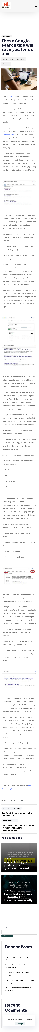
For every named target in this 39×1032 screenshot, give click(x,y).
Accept (20, 1024)
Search (4, 928)
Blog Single (7, 36)
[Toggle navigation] (31, 6)
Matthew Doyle (8, 59)
